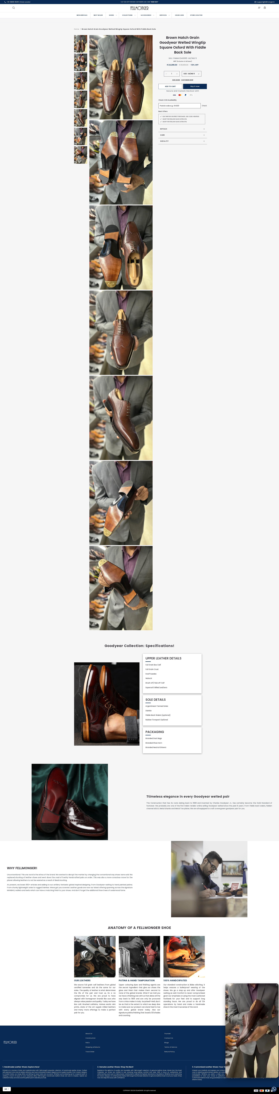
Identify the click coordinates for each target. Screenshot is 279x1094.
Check (204, 106)
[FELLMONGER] (140, 8)
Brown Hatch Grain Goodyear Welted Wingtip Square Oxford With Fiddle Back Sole (119, 29)
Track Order (90, 1052)
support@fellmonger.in (266, 2)
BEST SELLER (98, 15)
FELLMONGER (139, 1090)
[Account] (259, 8)
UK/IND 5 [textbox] (191, 74)
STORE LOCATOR (196, 15)
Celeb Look (179, 15)
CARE (162, 135)
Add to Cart (170, 86)
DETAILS (163, 129)
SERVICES (163, 15)
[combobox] (193, 73)
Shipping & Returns (93, 1047)
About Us (89, 1033)
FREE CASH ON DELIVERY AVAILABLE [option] (139, 2)
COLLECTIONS (127, 15)
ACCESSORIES (146, 15)
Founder (167, 1033)
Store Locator (25, 2)
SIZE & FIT (164, 141)
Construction (91, 1038)
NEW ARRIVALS (82, 15)
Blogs (166, 1043)
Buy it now (195, 86)
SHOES (111, 15)
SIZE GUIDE (176, 80)
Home (76, 29)
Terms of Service (170, 1047)
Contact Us (168, 1038)
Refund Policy (169, 1052)
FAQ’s (88, 1043)
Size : (185, 74)
